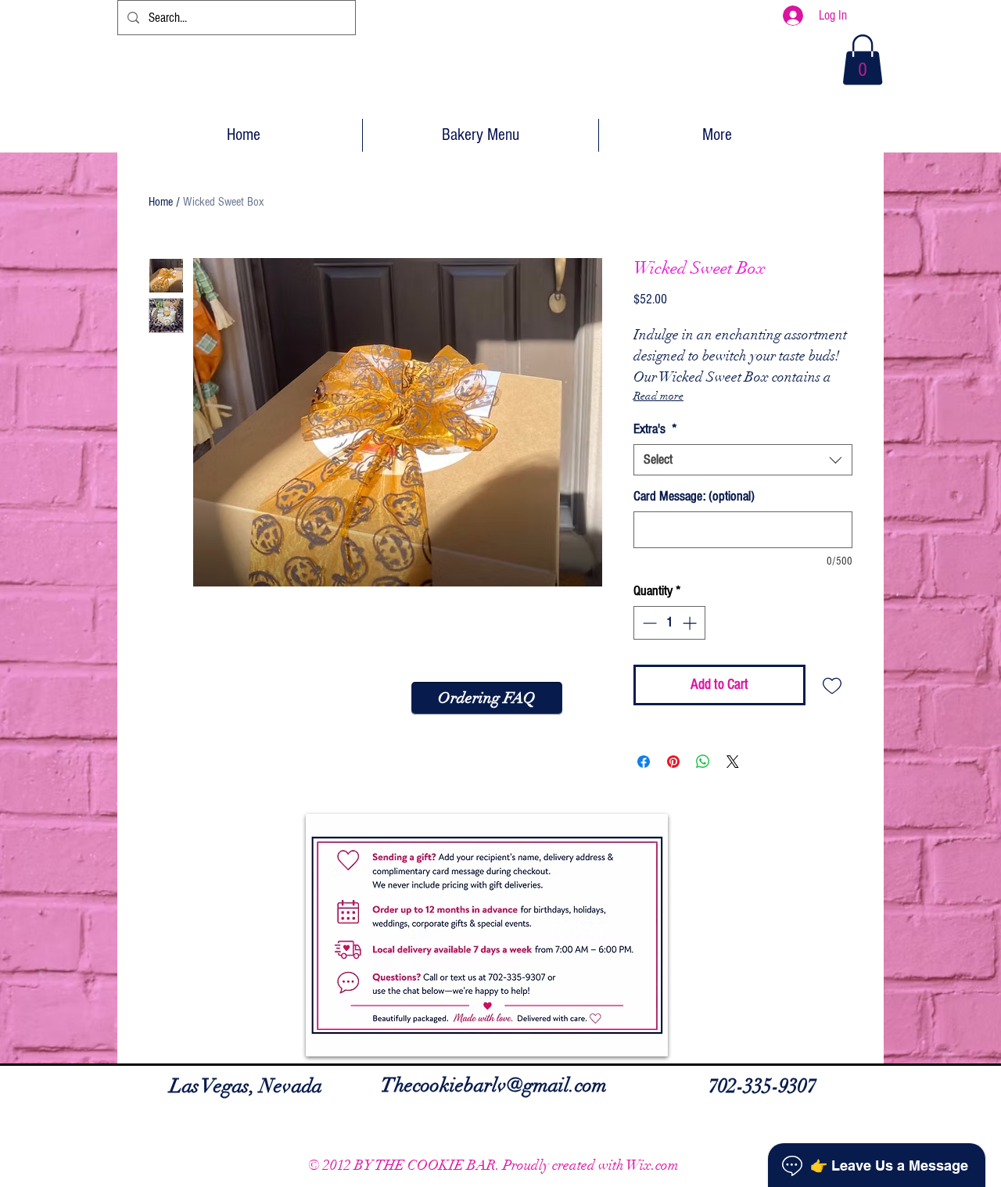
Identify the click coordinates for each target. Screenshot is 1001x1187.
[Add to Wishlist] (832, 685)
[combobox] (742, 459)
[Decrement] (648, 623)
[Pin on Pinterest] (673, 761)
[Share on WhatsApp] (703, 761)
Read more (658, 396)
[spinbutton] (669, 623)
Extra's (655, 429)
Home (161, 202)
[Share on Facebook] (643, 761)
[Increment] (691, 623)
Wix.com (652, 1165)
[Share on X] (732, 761)
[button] (862, 59)
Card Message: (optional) (694, 496)
